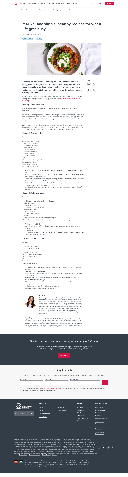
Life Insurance (81, 415)
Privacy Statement (34, 455)
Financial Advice (72, 3)
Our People (42, 410)
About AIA (51, 3)
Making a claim (99, 407)
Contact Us (98, 415)
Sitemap (54, 455)
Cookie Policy (46, 455)
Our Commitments (44, 413)
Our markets (19, 414)
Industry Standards (63, 410)
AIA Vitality (80, 407)
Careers (41, 407)
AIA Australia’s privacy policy (50, 388)
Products (22, 3)
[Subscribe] (105, 382)
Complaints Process (101, 419)
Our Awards (61, 407)
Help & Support (60, 3)
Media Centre (43, 417)
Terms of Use (23, 455)
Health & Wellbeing (33, 3)
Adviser (43, 3)
